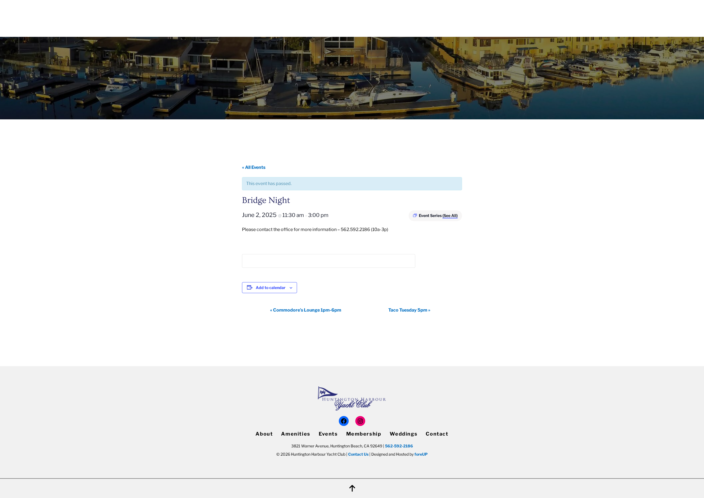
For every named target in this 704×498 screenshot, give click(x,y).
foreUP (421, 454)
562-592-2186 (399, 446)
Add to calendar (270, 287)
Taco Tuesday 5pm (409, 310)
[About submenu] (407, 15)
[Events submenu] (437, 15)
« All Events (253, 167)
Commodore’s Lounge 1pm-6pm (305, 310)
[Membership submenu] (481, 15)
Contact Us (358, 454)
